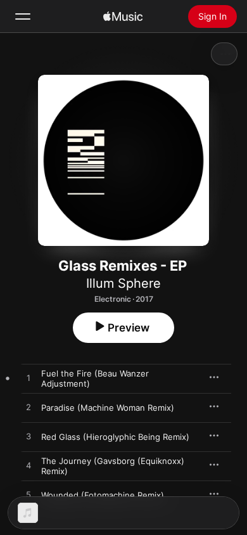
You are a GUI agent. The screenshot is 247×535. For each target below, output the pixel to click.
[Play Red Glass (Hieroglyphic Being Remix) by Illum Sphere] (28, 436)
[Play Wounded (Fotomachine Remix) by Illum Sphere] (28, 495)
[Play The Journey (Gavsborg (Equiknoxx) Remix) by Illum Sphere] (28, 466)
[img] (122, 16)
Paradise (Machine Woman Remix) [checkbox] (107, 408)
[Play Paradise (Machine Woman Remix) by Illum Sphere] (28, 407)
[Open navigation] (23, 16)
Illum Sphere (123, 283)
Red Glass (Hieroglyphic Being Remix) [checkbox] (115, 437)
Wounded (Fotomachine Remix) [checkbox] (102, 495)
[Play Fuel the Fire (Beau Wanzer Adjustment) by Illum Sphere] (28, 378)
